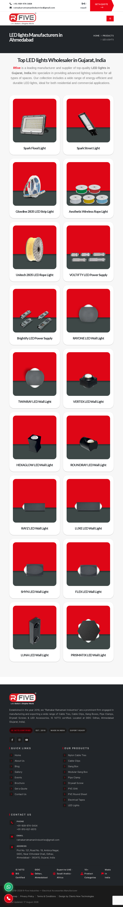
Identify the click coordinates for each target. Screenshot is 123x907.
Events (18, 777)
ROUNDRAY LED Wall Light (88, 465)
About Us (19, 760)
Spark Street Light (88, 148)
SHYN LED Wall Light (34, 591)
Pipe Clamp (74, 777)
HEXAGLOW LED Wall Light (34, 465)
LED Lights (73, 805)
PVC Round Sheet (77, 794)
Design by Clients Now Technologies (76, 896)
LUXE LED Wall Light (88, 528)
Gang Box (73, 766)
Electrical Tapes (76, 799)
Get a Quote (21, 788)
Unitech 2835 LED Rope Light (35, 275)
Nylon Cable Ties (77, 755)
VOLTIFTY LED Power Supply (88, 275)
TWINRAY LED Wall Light (34, 401)
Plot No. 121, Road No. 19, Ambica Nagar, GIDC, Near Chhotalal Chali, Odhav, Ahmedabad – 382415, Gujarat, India (38, 854)
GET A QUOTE (101, 4)
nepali (83, 7)
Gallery (18, 771)
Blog (17, 766)
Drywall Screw (75, 783)
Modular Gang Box (78, 771)
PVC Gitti (73, 788)
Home (96, 35)
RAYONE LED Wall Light (88, 338)
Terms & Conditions (46, 896)
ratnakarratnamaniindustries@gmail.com (38, 839)
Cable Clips (74, 760)
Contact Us (20, 794)
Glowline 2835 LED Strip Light (35, 211)
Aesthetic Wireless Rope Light (88, 211)
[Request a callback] (8, 898)
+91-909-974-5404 (27, 825)
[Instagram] (19, 740)
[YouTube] (26, 740)
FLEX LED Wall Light (88, 591)
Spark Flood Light (35, 148)
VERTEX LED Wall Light (88, 401)
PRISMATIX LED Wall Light (88, 655)
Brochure (20, 783)
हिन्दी (83, 3)
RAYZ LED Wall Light (34, 528)
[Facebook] (12, 740)
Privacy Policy (27, 896)
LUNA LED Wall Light (34, 655)
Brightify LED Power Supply (34, 338)
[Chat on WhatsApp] (8, 887)
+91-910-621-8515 (26, 829)
